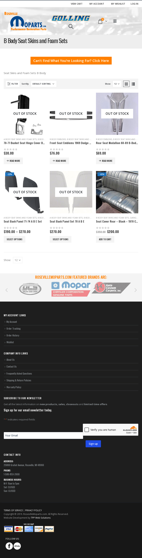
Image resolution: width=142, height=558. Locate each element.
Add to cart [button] (105, 239)
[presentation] (6, 290)
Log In (134, 3)
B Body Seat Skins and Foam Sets (83, 139)
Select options (14, 239)
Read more (15, 160)
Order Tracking (13, 328)
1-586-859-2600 (12, 474)
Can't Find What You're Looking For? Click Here (71, 60)
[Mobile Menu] (115, 21)
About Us (10, 359)
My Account (96, 3)
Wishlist (10, 342)
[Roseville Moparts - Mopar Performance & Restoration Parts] (25, 21)
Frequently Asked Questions (19, 373)
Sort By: (25, 83)
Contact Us (11, 366)
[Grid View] (126, 84)
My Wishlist (118, 3)
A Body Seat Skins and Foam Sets (20, 139)
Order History (12, 335)
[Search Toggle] (71, 26)
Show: (108, 83)
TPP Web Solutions (41, 517)
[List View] (133, 84)
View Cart (76, 3)
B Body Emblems (58, 139)
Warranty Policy (13, 387)
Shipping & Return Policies (18, 380)
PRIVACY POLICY (33, 510)
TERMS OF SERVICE (13, 510)
